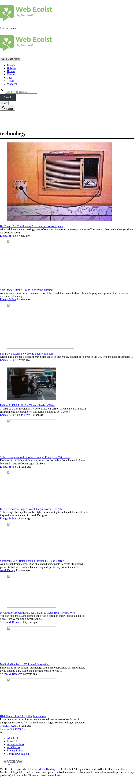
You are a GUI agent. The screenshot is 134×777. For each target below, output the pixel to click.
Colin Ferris (23, 414)
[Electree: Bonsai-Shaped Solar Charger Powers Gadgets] (31, 503)
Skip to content (8, 28)
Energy (11, 65)
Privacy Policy (15, 750)
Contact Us (13, 741)
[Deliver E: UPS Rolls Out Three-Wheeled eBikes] (31, 399)
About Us (12, 737)
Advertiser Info (15, 744)
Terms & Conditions (18, 753)
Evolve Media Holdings (43, 769)
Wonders (12, 83)
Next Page (18, 728)
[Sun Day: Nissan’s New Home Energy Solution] (40, 347)
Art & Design (7, 570)
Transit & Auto (8, 725)
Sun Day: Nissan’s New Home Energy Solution (26, 353)
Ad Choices (13, 747)
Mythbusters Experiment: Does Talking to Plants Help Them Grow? (37, 612)
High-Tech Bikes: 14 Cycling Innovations (23, 716)
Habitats (11, 68)
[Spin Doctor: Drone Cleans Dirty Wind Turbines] (40, 283)
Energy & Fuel (8, 235)
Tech (9, 77)
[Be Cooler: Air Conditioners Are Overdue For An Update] (59, 220)
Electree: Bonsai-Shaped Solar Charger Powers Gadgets (31, 508)
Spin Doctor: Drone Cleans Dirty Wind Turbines (26, 289)
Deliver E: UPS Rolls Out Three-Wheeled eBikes (27, 405)
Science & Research (11, 622)
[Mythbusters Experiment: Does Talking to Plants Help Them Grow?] (31, 606)
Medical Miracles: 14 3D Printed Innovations (25, 664)
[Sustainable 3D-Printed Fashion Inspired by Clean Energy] (31, 554)
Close (4, 103)
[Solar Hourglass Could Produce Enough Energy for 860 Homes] (31, 451)
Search (8, 97)
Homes (11, 71)
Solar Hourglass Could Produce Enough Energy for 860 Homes (35, 457)
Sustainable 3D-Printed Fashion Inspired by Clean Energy (32, 560)
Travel (10, 80)
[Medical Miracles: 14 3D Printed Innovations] (31, 658)
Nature (10, 74)
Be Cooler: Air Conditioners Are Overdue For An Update (31, 226)
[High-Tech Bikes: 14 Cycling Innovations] (31, 710)
